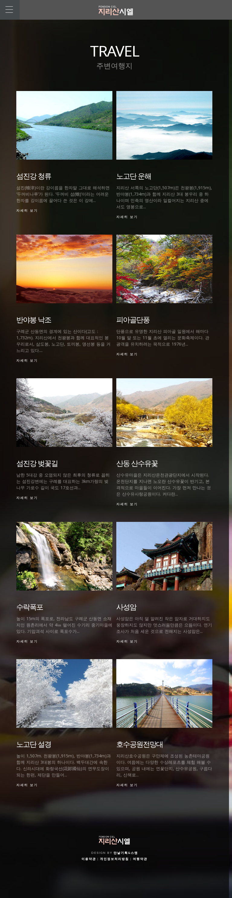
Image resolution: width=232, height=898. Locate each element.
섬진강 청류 (33, 176)
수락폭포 (29, 607)
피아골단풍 (133, 319)
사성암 (126, 607)
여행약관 (140, 859)
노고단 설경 (33, 744)
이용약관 (89, 859)
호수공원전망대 (139, 744)
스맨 (134, 852)
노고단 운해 (133, 176)
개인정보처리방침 (114, 859)
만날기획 (121, 852)
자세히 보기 (27, 211)
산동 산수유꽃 (137, 463)
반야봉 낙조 (33, 319)
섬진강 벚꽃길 (37, 463)
